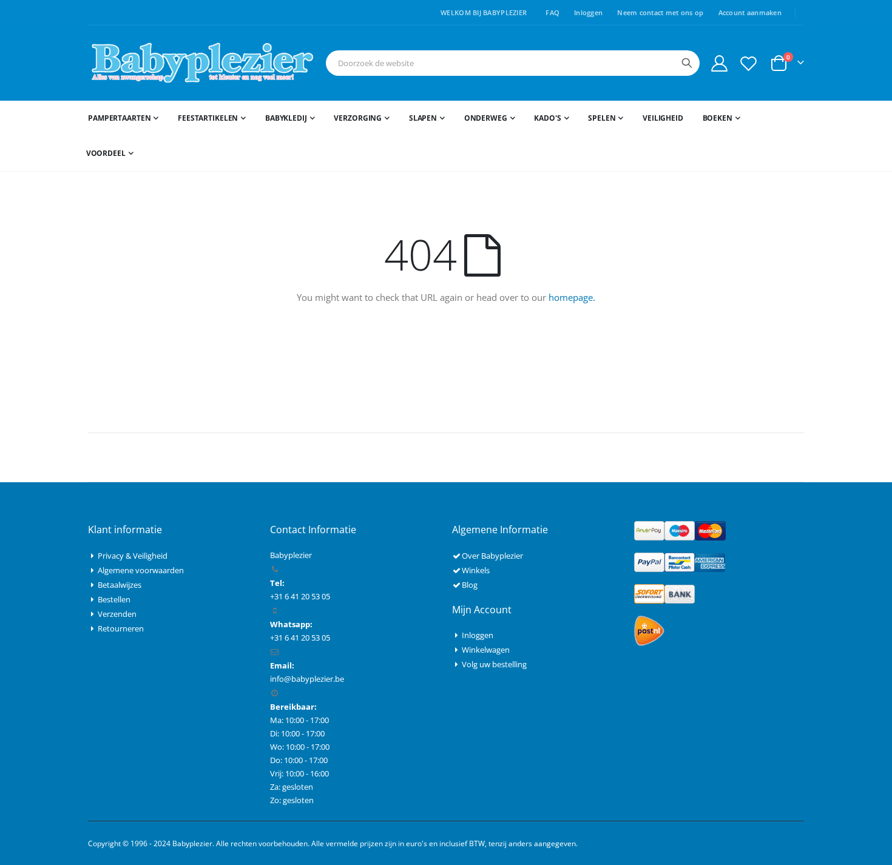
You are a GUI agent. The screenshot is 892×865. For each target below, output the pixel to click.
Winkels (476, 570)
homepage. (572, 297)
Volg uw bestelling (494, 664)
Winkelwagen (486, 649)
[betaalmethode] (680, 530)
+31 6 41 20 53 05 (300, 637)
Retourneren (121, 628)
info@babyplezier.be (307, 678)
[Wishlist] (749, 63)
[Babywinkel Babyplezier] (202, 63)
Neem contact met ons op (660, 12)
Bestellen (114, 599)
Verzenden (117, 613)
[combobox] (513, 63)
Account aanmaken (750, 12)
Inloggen (588, 12)
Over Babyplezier (492, 555)
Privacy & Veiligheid (132, 555)
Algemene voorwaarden (141, 570)
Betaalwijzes (119, 584)
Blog (470, 584)
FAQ (552, 12)
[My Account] (719, 63)
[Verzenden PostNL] (649, 630)
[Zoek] (686, 63)
